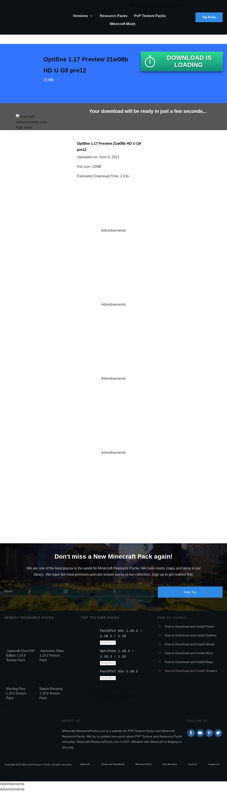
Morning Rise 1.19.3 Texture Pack (16, 693)
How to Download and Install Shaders (191, 671)
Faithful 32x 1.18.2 (119, 671)
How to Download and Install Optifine (190, 635)
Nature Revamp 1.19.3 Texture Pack (51, 693)
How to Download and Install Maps (189, 662)
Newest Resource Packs (29, 617)
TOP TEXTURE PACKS (100, 617)
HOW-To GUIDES (172, 617)
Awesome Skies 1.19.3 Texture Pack (51, 655)
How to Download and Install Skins (189, 653)
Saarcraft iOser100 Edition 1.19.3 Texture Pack (20, 655)
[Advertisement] (113, 264)
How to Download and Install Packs (189, 626)
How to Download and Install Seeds (189, 644)
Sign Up (190, 592)
